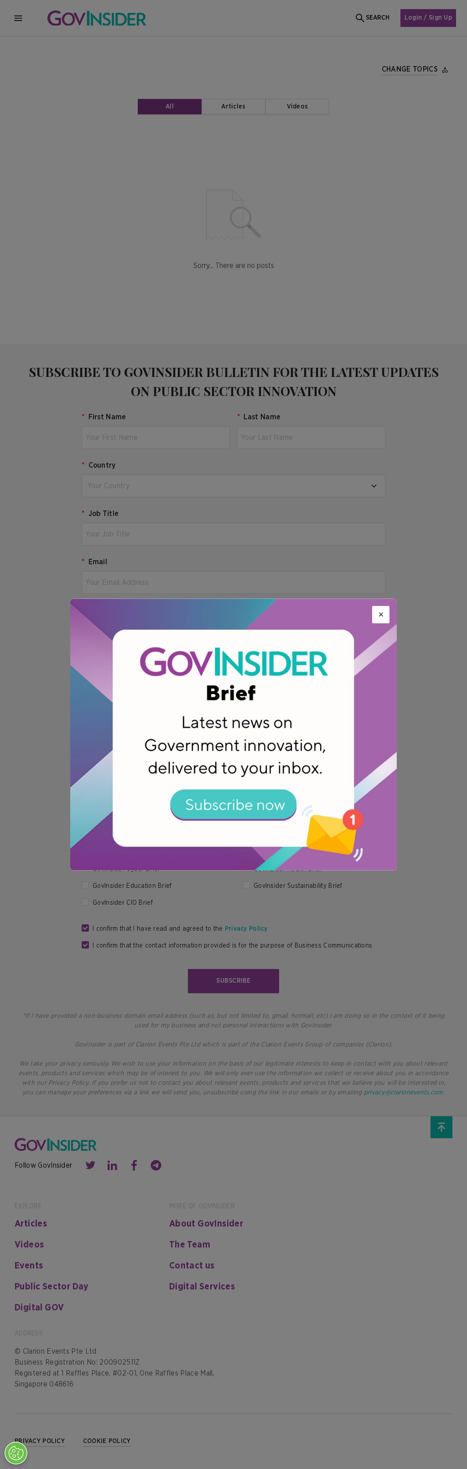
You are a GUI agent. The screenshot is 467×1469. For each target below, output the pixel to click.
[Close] (380, 614)
